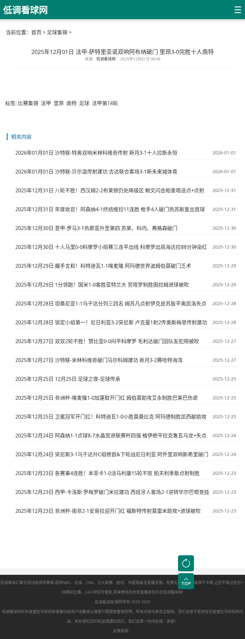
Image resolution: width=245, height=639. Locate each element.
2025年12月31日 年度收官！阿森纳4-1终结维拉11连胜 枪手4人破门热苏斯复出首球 (110, 209)
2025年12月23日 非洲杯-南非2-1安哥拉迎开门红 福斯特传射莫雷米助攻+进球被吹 (108, 510)
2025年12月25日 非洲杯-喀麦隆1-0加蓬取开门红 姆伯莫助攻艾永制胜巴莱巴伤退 (106, 397)
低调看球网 (104, 602)
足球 (84, 103)
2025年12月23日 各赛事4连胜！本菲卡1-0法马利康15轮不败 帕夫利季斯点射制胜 (107, 473)
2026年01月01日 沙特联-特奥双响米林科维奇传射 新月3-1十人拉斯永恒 (96, 152)
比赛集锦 (28, 103)
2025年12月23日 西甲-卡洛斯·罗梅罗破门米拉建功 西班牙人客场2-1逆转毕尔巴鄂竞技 (112, 492)
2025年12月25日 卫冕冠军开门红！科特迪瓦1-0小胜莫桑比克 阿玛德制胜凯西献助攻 (110, 416)
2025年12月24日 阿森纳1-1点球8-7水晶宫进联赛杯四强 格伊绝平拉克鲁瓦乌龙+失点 (110, 435)
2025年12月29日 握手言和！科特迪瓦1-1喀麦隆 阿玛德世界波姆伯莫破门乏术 (103, 265)
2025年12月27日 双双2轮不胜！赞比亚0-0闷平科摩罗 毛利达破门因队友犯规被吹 (107, 341)
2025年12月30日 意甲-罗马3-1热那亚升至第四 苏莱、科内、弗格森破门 (96, 228)
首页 (36, 32)
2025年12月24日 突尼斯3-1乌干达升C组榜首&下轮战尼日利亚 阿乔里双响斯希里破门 (111, 454)
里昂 (59, 103)
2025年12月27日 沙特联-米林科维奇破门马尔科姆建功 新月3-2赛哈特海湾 (98, 360)
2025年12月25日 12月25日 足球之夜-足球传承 (67, 378)
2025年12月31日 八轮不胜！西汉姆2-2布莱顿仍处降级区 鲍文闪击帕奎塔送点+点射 (109, 190)
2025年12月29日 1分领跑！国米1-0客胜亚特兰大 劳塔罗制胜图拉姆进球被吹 (102, 284)
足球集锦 (57, 32)
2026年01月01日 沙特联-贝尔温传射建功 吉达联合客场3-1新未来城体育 (96, 171)
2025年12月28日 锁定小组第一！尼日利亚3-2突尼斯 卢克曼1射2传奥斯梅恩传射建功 (111, 322)
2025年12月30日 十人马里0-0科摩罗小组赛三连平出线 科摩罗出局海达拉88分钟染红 (111, 246)
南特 (71, 103)
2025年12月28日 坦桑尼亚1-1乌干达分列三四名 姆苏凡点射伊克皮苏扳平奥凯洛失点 (110, 303)
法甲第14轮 (105, 103)
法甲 (46, 103)
